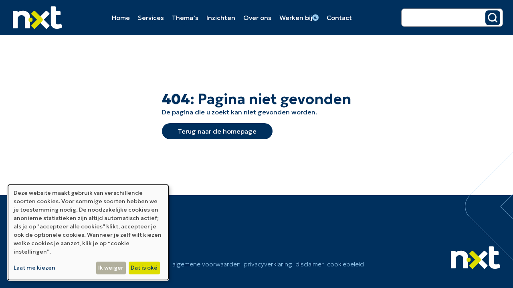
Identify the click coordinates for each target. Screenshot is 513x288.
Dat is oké (144, 267)
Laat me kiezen (34, 267)
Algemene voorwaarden (206, 264)
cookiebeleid (345, 264)
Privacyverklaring (268, 264)
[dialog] (88, 232)
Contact (339, 18)
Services (151, 18)
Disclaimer (309, 264)
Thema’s (185, 18)
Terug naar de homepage (217, 131)
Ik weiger (110, 267)
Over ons (257, 18)
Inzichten (220, 18)
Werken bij (298, 18)
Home (121, 18)
